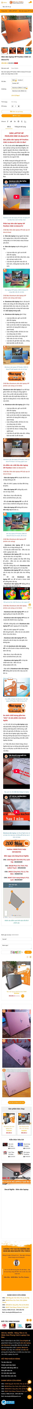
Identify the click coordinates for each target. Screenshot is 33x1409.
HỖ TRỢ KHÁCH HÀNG (10, 1359)
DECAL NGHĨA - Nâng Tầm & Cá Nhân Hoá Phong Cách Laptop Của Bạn (15, 1335)
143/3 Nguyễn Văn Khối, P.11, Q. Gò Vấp (17, 1297)
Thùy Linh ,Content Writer (16, 1277)
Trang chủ (4, 11)
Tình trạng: (4, 102)
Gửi (28, 952)
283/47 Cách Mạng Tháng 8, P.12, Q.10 (17, 1307)
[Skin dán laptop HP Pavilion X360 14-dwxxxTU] (16, 2)
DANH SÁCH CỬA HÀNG (11, 1380)
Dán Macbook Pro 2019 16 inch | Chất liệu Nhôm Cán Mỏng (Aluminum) (24, 1127)
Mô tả (9, 126)
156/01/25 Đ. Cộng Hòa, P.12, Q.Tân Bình (17, 1388)
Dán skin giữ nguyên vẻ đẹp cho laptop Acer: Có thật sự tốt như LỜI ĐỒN (11, 1145)
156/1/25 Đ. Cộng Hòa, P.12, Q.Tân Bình (17, 1305)
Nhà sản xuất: (5, 68)
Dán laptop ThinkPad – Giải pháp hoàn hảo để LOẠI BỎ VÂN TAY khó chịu (27, 1153)
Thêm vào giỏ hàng (17, 111)
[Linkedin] (14, 121)
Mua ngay (17, 115)
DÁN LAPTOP (13, 11)
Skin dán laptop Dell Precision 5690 (16, 991)
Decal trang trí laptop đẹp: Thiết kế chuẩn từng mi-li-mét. (27, 1145)
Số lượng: (4, 106)
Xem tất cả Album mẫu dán (16, 1102)
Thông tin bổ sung (20, 126)
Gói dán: (3, 81)
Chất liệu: (4, 89)
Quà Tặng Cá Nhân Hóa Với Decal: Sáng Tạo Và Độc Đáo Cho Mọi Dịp (11, 1153)
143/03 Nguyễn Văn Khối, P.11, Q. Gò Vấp (17, 1383)
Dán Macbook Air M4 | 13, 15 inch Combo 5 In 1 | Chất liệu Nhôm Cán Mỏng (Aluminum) (9, 1127)
